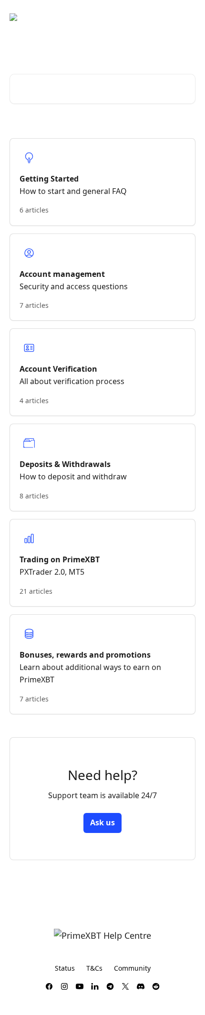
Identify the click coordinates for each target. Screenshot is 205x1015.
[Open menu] (186, 17)
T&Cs (94, 968)
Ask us (102, 822)
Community (132, 968)
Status (65, 968)
